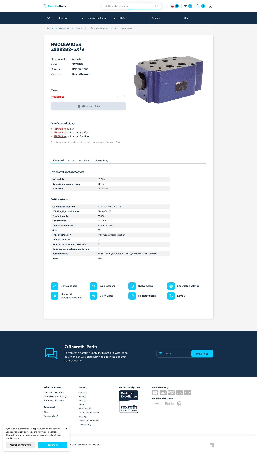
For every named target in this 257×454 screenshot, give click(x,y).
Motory (82, 396)
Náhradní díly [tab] (101, 160)
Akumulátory (84, 408)
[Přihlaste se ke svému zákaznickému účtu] (210, 6)
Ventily (81, 400)
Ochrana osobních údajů (55, 396)
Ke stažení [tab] (84, 160)
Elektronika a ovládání (88, 412)
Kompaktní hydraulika (88, 420)
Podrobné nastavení (20, 445)
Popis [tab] (71, 160)
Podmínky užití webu (54, 400)
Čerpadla (82, 392)
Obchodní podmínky (54, 392)
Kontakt (156, 18)
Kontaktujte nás (51, 416)
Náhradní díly (84, 424)
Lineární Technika (97, 18)
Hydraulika (61, 18)
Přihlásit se (57, 97)
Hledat (157, 6)
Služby (123, 18)
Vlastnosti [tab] (58, 160)
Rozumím (52, 445)
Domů (49, 18)
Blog (186, 18)
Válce (81, 404)
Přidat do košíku (88, 106)
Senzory (82, 416)
